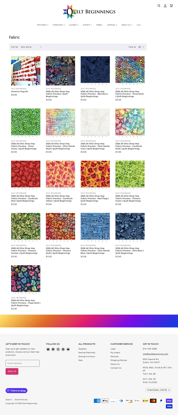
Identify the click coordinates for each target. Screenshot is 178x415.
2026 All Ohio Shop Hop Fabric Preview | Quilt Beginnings (58, 93)
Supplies (111, 25)
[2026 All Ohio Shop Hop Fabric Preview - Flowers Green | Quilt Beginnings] (130, 175)
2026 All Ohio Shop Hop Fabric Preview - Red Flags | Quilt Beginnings (95, 198)
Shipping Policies (119, 360)
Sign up (12, 371)
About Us (126, 25)
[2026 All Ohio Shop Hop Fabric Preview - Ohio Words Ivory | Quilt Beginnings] (95, 123)
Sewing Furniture (86, 356)
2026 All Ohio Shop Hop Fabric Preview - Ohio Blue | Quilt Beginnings (129, 250)
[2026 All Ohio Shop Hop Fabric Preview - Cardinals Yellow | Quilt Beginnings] (60, 175)
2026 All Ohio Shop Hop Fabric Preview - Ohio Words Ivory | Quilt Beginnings (95, 146)
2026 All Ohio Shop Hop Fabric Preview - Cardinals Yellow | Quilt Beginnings (59, 198)
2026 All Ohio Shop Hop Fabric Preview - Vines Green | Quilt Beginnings (23, 146)
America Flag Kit (19, 91)
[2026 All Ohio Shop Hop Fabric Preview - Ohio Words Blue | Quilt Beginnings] (95, 227)
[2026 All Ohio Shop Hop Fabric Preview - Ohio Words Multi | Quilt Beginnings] (60, 123)
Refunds (115, 356)
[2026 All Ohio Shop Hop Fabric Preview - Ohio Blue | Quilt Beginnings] (130, 227)
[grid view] (139, 47)
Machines (42, 25)
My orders (115, 352)
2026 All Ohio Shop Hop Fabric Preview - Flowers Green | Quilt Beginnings (128, 198)
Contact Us (116, 368)
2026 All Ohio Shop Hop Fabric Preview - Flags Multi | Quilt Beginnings (25, 302)
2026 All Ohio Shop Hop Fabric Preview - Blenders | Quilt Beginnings (94, 93)
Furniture (58, 25)
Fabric (99, 25)
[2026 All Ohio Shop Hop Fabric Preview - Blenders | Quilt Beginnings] (95, 70)
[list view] (143, 47)
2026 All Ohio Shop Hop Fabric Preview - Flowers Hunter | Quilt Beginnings (24, 250)
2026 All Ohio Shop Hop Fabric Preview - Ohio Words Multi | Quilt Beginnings (60, 146)
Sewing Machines (86, 352)
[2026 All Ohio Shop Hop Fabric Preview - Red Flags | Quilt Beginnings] (95, 175)
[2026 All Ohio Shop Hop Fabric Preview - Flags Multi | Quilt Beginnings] (25, 280)
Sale (139, 25)
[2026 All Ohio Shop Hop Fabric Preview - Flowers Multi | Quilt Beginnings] (60, 227)
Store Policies (21, 400)
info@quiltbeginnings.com (155, 354)
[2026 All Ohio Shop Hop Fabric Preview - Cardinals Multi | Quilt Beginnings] (130, 123)
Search (9, 400)
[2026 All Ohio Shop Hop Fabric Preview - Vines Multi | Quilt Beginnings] (130, 70)
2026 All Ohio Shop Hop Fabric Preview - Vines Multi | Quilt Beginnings (129, 93)
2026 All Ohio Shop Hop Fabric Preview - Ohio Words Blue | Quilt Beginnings (95, 250)
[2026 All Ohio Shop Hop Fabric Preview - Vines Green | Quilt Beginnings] (25, 123)
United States (157, 390)
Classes (73, 25)
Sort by (14, 47)
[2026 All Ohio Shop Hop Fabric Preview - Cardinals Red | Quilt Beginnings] (25, 175)
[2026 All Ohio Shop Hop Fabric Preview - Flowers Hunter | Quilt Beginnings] (25, 227)
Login (113, 349)
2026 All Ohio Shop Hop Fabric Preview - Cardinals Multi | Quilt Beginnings (128, 146)
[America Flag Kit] (25, 70)
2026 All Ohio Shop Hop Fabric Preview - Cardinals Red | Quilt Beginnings (24, 198)
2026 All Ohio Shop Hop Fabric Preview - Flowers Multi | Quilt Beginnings (58, 250)
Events (86, 25)
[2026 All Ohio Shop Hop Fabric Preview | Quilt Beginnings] (60, 70)
